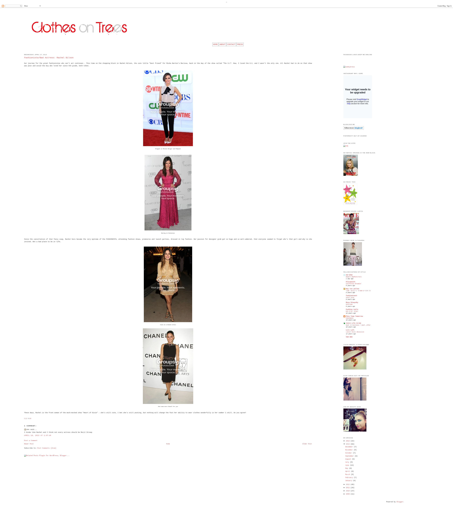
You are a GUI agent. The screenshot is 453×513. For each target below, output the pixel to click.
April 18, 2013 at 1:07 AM (37, 435)
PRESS (240, 44)
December (349, 447)
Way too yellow (352, 289)
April (348, 471)
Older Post (307, 444)
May (347, 468)
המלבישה (349, 275)
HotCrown (349, 304)
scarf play (350, 297)
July (347, 462)
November (349, 450)
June (347, 465)
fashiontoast (351, 296)
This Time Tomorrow (354, 316)
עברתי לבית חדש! (352, 311)
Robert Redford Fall (354, 277)
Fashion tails (352, 309)
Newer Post (29, 444)
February (349, 477)
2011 (348, 488)
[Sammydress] (349, 67)
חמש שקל (349, 337)
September (350, 456)
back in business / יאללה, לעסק (358, 325)
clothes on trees (226, 12)
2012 (348, 484)
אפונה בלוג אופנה (353, 323)
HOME (215, 44)
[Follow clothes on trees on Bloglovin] (353, 129)
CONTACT (231, 44)
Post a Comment (30, 440)
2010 (348, 491)
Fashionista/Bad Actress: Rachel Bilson (48, 58)
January (349, 480)
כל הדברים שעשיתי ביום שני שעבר (358, 291)
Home (168, 444)
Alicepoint (350, 282)
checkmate (349, 318)
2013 (348, 444)
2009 (348, 494)
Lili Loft (350, 330)
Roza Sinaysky (352, 302)
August (348, 459)
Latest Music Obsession (355, 332)
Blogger (400, 502)
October (349, 453)
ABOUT (222, 44)
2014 (348, 441)
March (348, 474)
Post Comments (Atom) (46, 448)
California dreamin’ (354, 284)
